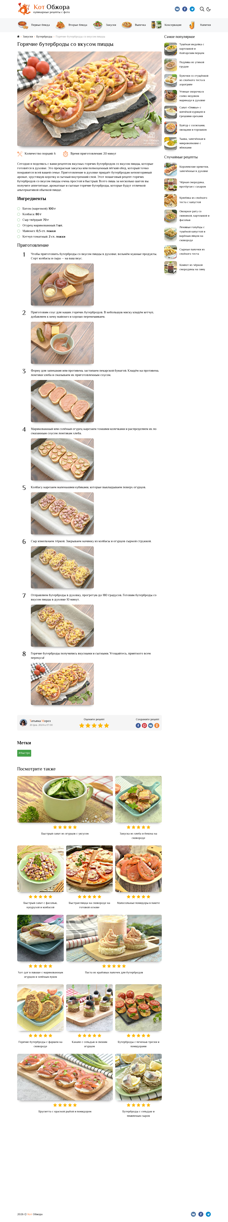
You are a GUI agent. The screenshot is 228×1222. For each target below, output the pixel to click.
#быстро (24, 753)
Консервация (173, 25)
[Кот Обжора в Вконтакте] (177, 9)
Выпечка (140, 25)
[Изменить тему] (208, 9)
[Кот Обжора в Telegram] (192, 9)
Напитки (205, 25)
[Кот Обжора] (24, 9)
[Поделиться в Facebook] (138, 725)
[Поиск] (202, 9)
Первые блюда (40, 25)
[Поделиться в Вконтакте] (150, 725)
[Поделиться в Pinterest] (144, 725)
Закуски (111, 25)
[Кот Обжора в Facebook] (184, 9)
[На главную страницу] (18, 36)
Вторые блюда (78, 25)
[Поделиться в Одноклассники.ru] (156, 725)
